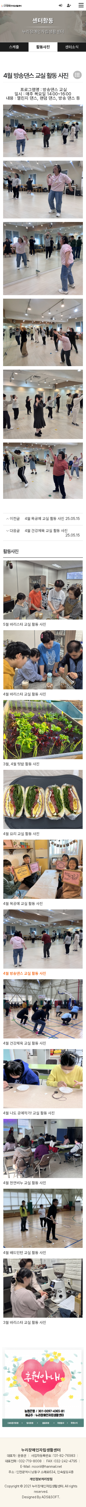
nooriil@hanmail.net (47, 1466)
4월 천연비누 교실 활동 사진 (24, 1183)
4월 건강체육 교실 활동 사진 (24, 1043)
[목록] (77, 75)
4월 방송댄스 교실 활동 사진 (24, 973)
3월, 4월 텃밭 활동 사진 (21, 764)
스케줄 (14, 47)
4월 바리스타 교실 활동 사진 (24, 694)
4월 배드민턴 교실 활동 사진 (24, 1252)
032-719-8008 (30, 1461)
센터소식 (72, 47)
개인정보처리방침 (41, 1479)
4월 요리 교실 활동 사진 (21, 834)
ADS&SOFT (50, 1497)
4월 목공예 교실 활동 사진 (23, 903)
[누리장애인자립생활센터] (11, 5)
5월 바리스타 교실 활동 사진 (24, 624)
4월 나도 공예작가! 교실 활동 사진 (29, 1113)
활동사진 (43, 47)
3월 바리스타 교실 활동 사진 (24, 1322)
